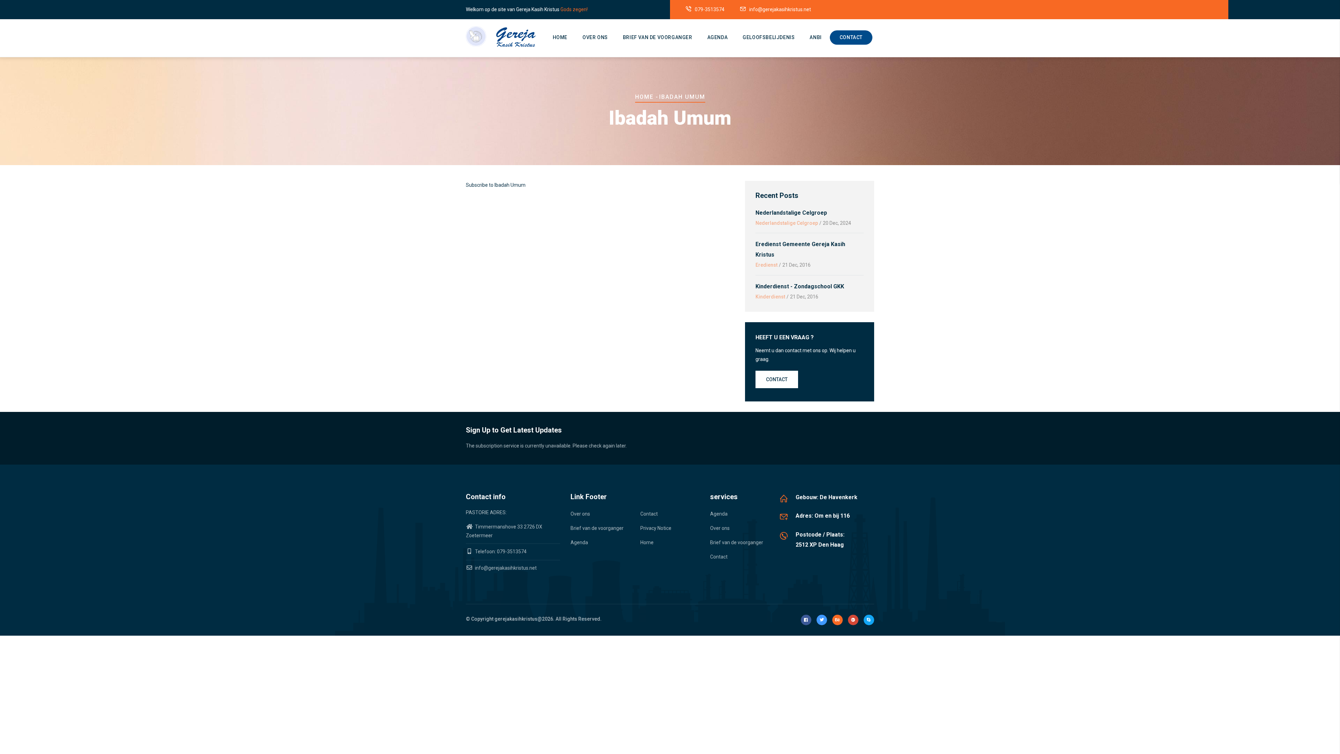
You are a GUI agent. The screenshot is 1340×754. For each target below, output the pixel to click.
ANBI (815, 37)
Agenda (717, 37)
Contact (851, 37)
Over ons (595, 37)
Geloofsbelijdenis (769, 37)
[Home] (501, 36)
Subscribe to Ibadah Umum (496, 185)
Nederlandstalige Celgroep (791, 212)
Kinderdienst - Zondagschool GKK (799, 286)
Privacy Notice (655, 528)
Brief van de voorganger (657, 37)
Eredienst (766, 265)
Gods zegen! (574, 9)
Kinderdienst (770, 297)
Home (560, 37)
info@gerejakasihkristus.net (505, 568)
